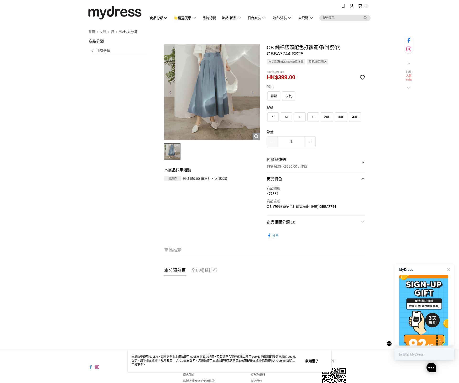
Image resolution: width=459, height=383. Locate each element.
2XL (327, 117)
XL (313, 117)
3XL (341, 117)
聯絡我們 (256, 381)
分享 (275, 235)
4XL (355, 117)
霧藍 (273, 96)
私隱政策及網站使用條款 (199, 381)
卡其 (288, 96)
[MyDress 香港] (115, 12)
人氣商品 (409, 77)
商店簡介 (189, 375)
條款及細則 (258, 375)
